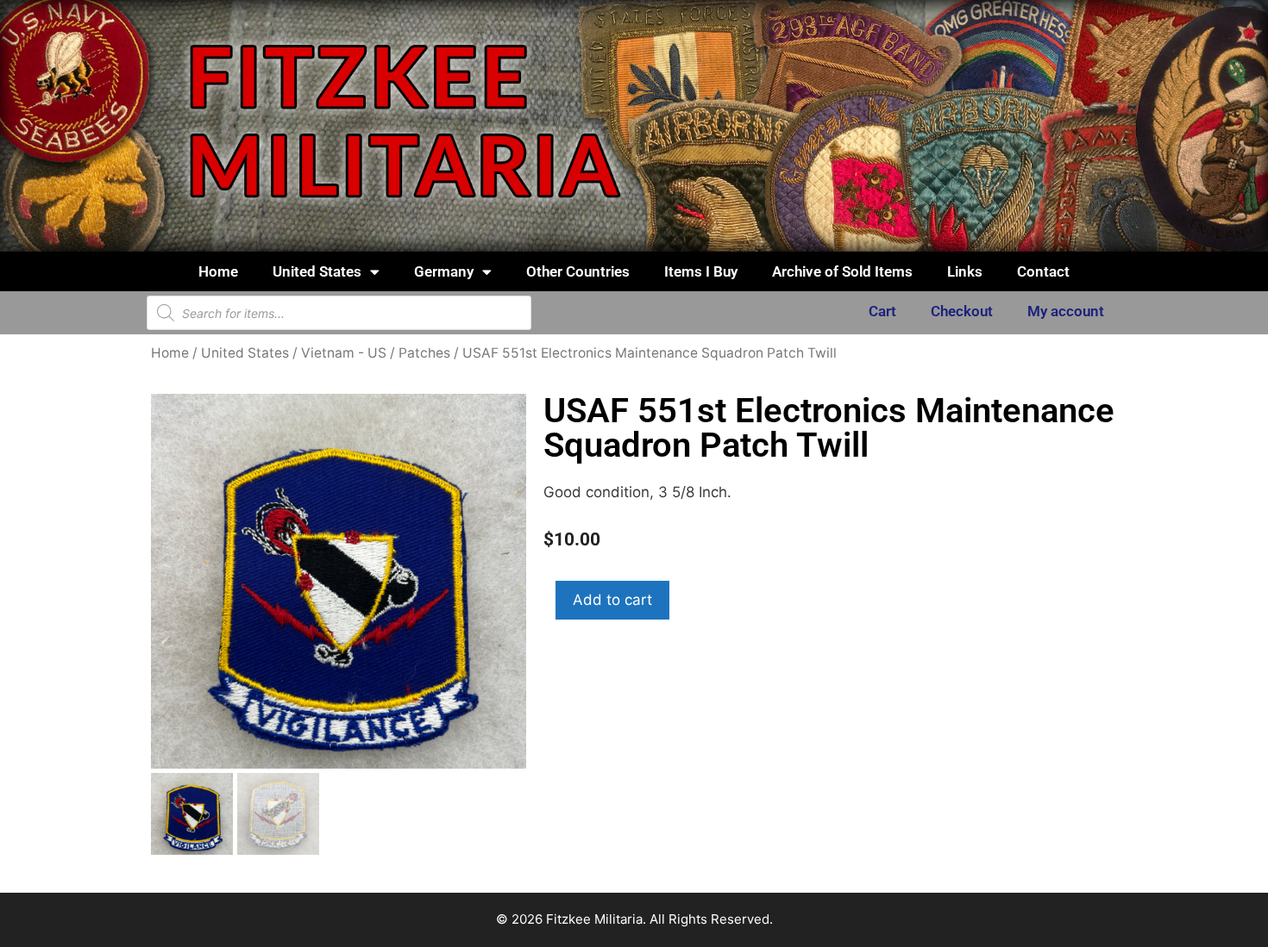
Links (964, 271)
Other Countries (578, 271)
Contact (1043, 271)
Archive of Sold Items (842, 271)
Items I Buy (701, 271)
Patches (424, 353)
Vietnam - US (343, 353)
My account (1065, 311)
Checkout (962, 311)
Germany (444, 271)
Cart (882, 311)
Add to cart (612, 599)
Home (218, 271)
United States (317, 271)
